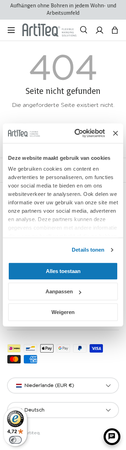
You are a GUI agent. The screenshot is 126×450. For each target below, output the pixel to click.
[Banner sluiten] (115, 133)
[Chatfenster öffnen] (112, 436)
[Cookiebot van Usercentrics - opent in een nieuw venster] (78, 133)
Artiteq (32, 433)
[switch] (15, 440)
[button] (114, 30)
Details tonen (88, 250)
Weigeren (63, 312)
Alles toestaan (63, 271)
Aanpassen (59, 291)
